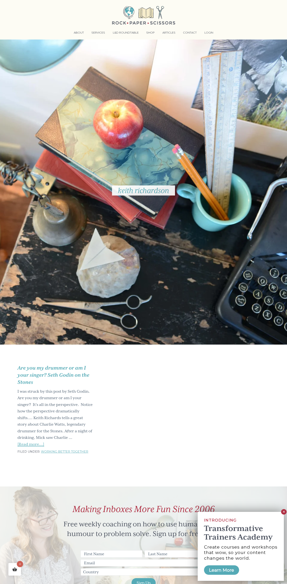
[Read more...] (30, 445)
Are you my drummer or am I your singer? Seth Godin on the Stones (53, 375)
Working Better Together (64, 452)
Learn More (221, 569)
